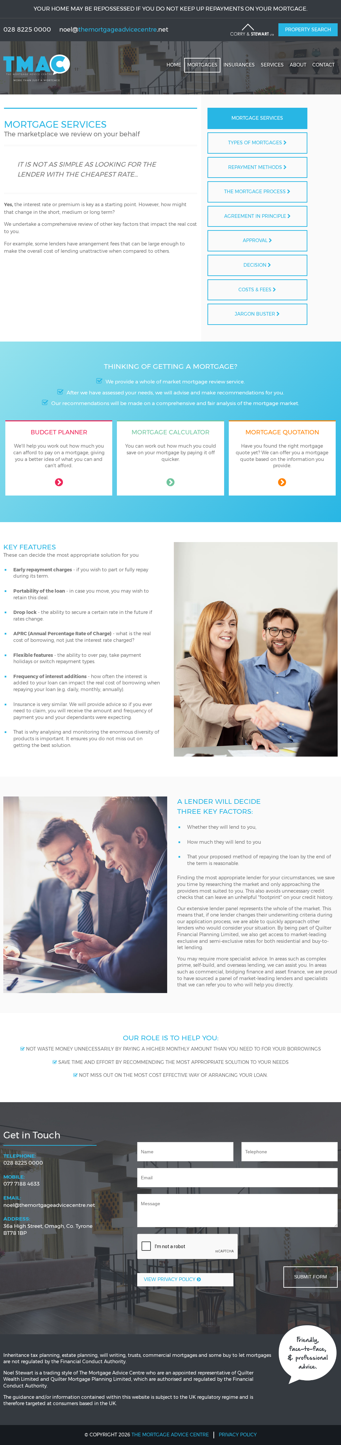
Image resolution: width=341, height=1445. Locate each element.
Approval (256, 240)
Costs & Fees (255, 290)
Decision (255, 265)
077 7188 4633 (21, 1180)
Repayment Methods (255, 167)
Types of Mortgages (255, 143)
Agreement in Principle (255, 216)
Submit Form (310, 1276)
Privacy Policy (238, 1435)
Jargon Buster (255, 314)
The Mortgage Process (255, 192)
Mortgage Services (257, 118)
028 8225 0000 (23, 1159)
